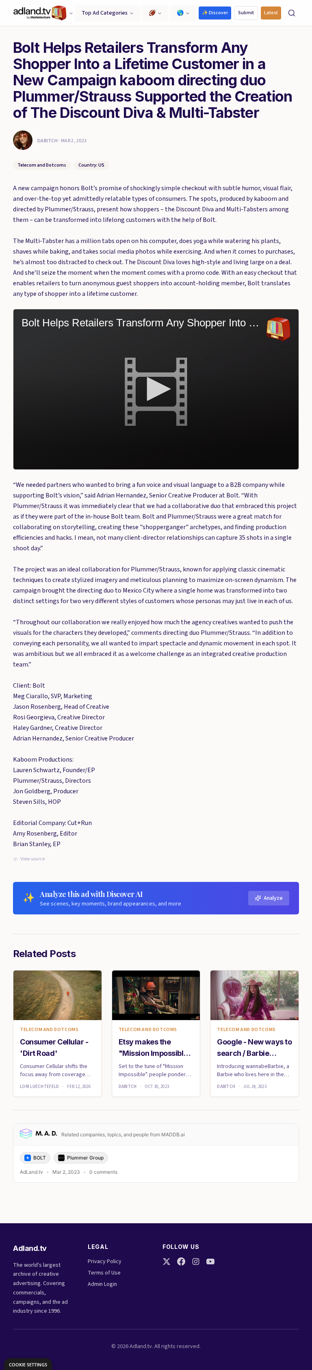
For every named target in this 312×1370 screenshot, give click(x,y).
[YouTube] (210, 1261)
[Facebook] (181, 1261)
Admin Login (102, 1284)
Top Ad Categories (105, 13)
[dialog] (28, 1364)
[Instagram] (196, 1261)
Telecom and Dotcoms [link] (49, 1030)
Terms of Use (104, 1273)
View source (32, 859)
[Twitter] (166, 1261)
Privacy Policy (104, 1261)
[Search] (291, 13)
